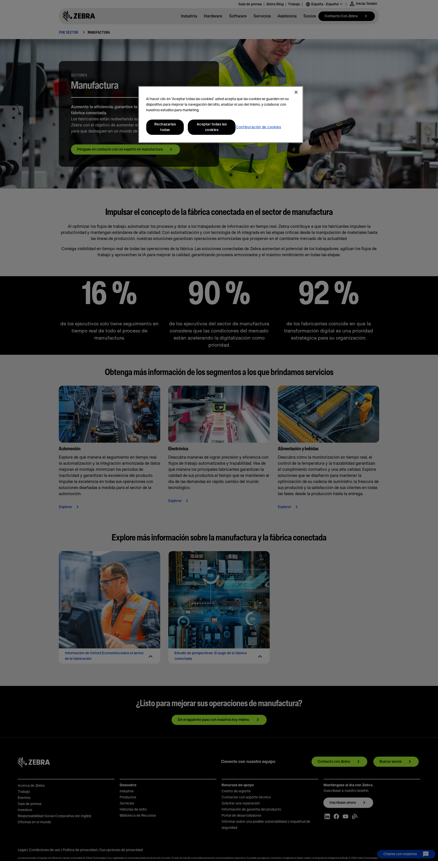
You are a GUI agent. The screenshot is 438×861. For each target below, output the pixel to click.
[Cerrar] (296, 92)
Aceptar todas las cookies (212, 127)
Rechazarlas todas (165, 127)
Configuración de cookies (258, 127)
